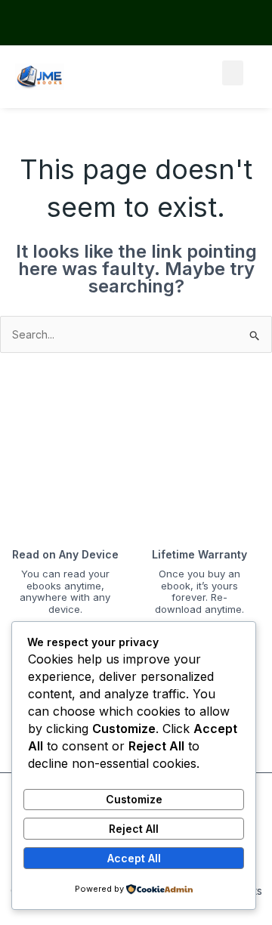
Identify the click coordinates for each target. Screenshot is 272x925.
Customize (134, 799)
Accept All (134, 858)
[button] (232, 72)
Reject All (134, 828)
